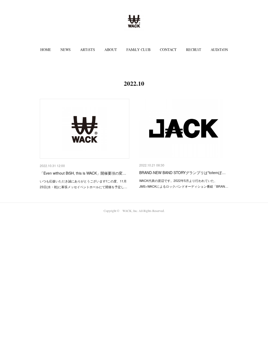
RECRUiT (193, 49)
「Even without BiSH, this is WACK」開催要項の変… (83, 173)
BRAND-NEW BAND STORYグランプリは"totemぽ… (182, 172)
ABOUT (110, 49)
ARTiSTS (87, 49)
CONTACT (168, 49)
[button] (45, 49)
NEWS (65, 49)
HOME (45, 49)
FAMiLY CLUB (138, 49)
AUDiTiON (219, 49)
